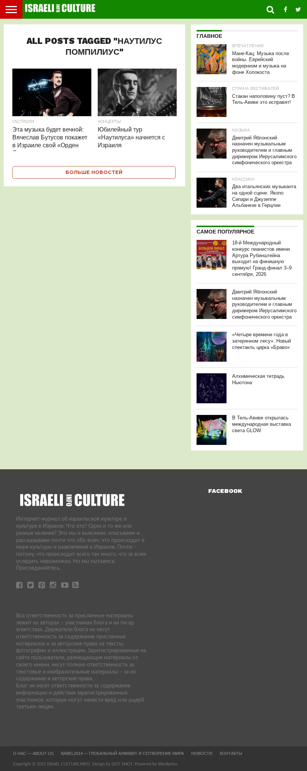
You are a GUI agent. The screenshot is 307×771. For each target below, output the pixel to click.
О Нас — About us (33, 753)
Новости (201, 753)
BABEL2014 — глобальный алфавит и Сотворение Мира (122, 753)
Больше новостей (94, 172)
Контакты (231, 753)
